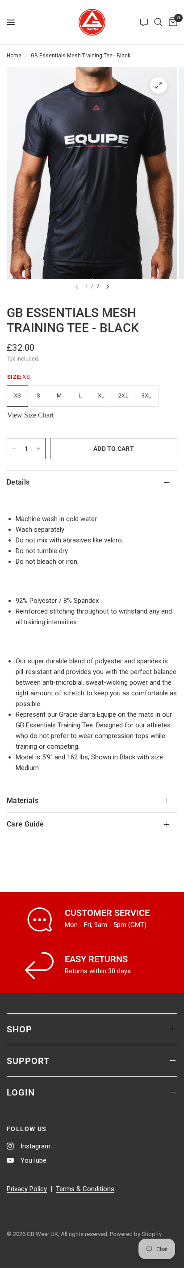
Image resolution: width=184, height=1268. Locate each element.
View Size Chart (30, 415)
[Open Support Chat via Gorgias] (144, 22)
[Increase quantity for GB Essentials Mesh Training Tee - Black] (38, 448)
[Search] (158, 22)
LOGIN (21, 1092)
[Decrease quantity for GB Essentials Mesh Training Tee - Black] (14, 448)
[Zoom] (158, 85)
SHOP (19, 1029)
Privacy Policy (27, 1189)
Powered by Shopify (136, 1234)
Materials (22, 800)
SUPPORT (28, 1060)
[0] (171, 22)
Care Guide (25, 824)
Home (14, 55)
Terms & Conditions (85, 1189)
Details (18, 482)
